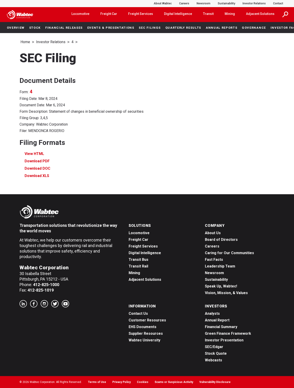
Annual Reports (221, 27)
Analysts (212, 313)
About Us (213, 233)
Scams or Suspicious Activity (174, 382)
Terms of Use (97, 382)
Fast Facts (214, 259)
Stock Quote (216, 353)
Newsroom (203, 3)
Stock (35, 27)
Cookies (142, 382)
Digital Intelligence (178, 14)
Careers (184, 3)
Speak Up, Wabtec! (221, 286)
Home (25, 42)
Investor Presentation (224, 340)
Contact (278, 3)
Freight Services (140, 14)
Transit (208, 14)
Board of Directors (221, 239)
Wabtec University (144, 340)
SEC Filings (150, 27)
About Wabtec (163, 3)
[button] (285, 14)
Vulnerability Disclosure (215, 382)
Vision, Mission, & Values (226, 293)
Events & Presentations (110, 27)
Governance (254, 27)
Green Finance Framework (228, 333)
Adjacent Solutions (260, 14)
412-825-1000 (46, 284)
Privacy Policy (121, 382)
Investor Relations (254, 3)
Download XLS (37, 176)
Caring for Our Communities (229, 253)
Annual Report (217, 320)
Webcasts (213, 360)
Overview (16, 27)
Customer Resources (147, 320)
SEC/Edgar (214, 347)
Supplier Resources (146, 333)
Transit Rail (138, 266)
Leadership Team (220, 266)
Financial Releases (64, 27)
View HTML (34, 154)
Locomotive (80, 14)
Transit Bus (138, 259)
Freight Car (108, 14)
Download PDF (37, 161)
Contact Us (138, 313)
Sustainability (226, 3)
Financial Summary (221, 327)
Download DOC (37, 168)
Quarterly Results (183, 27)
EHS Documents (142, 327)
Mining (230, 14)
